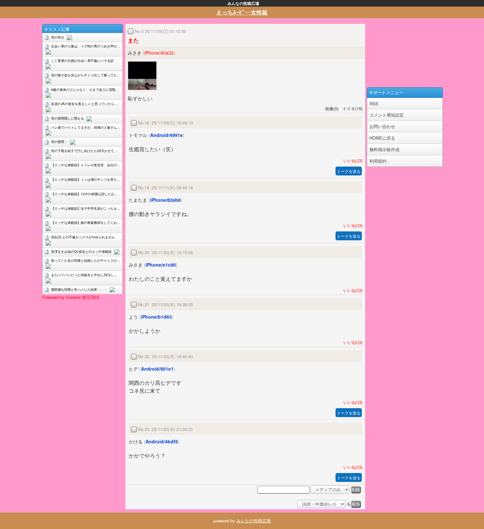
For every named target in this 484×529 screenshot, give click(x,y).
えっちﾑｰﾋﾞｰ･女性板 (242, 12)
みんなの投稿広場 (253, 520)
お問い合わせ (382, 126)
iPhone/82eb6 (165, 200)
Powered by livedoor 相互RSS (70, 297)
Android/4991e (166, 135)
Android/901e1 (157, 368)
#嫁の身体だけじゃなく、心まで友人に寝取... (85, 89)
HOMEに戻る (382, 138)
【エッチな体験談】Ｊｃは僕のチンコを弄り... (85, 179)
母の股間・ (59, 141)
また (133, 40)
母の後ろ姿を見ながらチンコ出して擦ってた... (85, 75)
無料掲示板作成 (384, 149)
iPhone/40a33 (159, 52)
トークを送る (349, 171)
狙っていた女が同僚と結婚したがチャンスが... (85, 260)
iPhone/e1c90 (161, 264)
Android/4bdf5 (162, 441)
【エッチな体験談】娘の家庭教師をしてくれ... (85, 222)
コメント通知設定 (386, 115)
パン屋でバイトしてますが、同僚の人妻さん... (85, 127)
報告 (356, 504)
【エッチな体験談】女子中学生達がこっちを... (85, 208)
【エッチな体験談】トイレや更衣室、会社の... (85, 165)
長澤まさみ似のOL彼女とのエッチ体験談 (81, 251)
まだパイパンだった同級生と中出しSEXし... (84, 275)
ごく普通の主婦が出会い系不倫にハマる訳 (82, 60)
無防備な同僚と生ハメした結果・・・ (79, 289)
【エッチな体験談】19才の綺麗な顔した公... (84, 194)
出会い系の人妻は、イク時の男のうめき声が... (85, 46)
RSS (373, 103)
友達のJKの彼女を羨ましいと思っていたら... (84, 103)
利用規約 (378, 161)
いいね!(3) (352, 160)
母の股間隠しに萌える (67, 118)
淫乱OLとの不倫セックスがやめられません (83, 237)
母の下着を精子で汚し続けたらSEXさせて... (84, 150)
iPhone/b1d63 (156, 316)
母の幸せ (57, 37)
